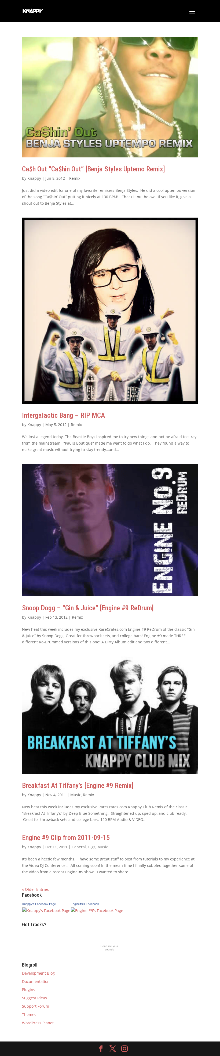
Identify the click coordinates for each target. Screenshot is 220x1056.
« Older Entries (35, 889)
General (79, 846)
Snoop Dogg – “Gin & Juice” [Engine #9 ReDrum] (88, 608)
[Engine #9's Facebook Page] (97, 910)
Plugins (28, 989)
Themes (29, 1014)
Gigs (92, 846)
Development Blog (38, 973)
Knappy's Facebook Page (39, 904)
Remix (74, 178)
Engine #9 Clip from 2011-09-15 (66, 838)
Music (75, 794)
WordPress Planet (38, 1022)
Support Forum (35, 1006)
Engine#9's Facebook (85, 904)
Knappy (34, 178)
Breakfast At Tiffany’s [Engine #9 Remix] (78, 785)
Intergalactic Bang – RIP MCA (63, 415)
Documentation (36, 981)
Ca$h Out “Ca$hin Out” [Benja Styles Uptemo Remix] (93, 169)
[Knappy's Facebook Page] (46, 910)
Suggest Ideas (34, 997)
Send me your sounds (109, 948)
